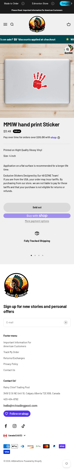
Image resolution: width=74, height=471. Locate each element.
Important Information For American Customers (17, 344)
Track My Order (11, 352)
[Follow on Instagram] (14, 426)
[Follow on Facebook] (5, 426)
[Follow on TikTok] (23, 426)
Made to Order (11, 3)
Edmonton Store (40, 3)
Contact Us (9, 370)
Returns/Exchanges (14, 358)
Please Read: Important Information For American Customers (37, 10)
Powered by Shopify (33, 461)
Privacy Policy (10, 364)
